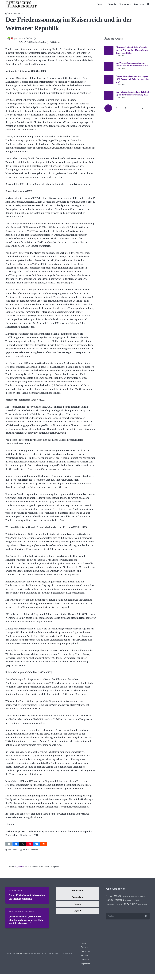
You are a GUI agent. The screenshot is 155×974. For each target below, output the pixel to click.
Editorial (142, 896)
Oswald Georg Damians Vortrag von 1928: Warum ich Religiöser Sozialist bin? (132, 79)
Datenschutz (86, 959)
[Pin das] (29, 844)
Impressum (85, 963)
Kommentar (127, 900)
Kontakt (84, 955)
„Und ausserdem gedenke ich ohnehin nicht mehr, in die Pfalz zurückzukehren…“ (26, 920)
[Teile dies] (15, 844)
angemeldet (19, 866)
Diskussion (125, 896)
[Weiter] (142, 108)
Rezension (130, 904)
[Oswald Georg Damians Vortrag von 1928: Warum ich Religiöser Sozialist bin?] (108, 76)
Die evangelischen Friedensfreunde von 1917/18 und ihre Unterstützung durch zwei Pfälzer (132, 50)
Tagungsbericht (142, 904)
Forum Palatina (115, 899)
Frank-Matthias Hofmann (21, 911)
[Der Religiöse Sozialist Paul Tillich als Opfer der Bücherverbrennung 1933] (108, 92)
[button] (148, 4)
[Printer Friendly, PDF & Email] (12, 38)
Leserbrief (135, 900)
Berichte (109, 896)
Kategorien (85, 951)
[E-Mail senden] (8, 844)
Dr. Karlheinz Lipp (15, 13)
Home (83, 943)
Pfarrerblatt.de (22, 953)
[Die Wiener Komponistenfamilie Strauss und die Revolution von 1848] (108, 63)
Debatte (117, 895)
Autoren (84, 947)
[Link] (21, 4)
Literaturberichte (112, 904)
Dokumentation (134, 896)
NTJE (120, 904)
